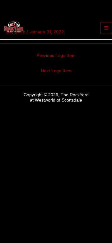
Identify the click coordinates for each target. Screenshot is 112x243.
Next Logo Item (56, 70)
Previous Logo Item (56, 55)
